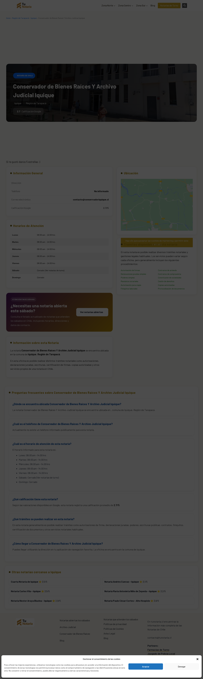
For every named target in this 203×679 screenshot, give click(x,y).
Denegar (181, 666)
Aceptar (145, 666)
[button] (197, 659)
